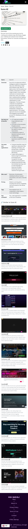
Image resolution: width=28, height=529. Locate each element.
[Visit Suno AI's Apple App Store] (9, 45)
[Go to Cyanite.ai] (7, 409)
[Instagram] (12, 497)
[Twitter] (10, 497)
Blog (14, 499)
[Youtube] (14, 497)
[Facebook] (9, 497)
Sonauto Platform (6, 216)
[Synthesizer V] (14, 350)
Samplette (4, 334)
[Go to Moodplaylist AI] (10, 239)
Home (2, 6)
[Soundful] (14, 375)
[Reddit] (15, 497)
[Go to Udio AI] (6, 285)
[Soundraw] (14, 427)
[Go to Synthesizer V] (9, 359)
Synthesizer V (4, 359)
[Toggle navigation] (25, 2)
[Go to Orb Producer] (9, 459)
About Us (14, 503)
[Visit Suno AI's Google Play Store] (7, 45)
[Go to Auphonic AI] (8, 263)
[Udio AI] (14, 277)
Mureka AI (4, 309)
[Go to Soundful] (6, 384)
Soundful (3, 384)
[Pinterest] (17, 497)
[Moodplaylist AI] (14, 231)
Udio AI (3, 285)
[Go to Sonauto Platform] (11, 216)
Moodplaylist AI (5, 239)
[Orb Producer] (14, 451)
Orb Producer (5, 459)
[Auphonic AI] (14, 255)
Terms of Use (14, 511)
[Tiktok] (19, 497)
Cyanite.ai (3, 409)
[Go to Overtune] (7, 484)
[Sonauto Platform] (14, 210)
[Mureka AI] (14, 301)
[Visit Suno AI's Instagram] (5, 45)
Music (6, 6)
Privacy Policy (14, 507)
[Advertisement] (14, 64)
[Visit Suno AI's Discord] (3, 45)
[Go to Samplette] (7, 334)
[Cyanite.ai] (14, 400)
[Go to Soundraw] (7, 436)
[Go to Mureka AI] (7, 309)
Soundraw (4, 436)
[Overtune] (14, 476)
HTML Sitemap (14, 519)
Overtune (3, 484)
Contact (14, 515)
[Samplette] (14, 325)
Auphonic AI (4, 263)
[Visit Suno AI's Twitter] (1, 45)
